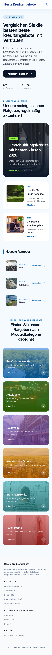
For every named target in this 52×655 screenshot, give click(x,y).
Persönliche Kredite (13, 586)
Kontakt (7, 624)
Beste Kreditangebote (20, 4)
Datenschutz (9, 619)
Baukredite (9, 595)
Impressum (9, 615)
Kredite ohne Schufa (13, 599)
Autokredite (9, 590)
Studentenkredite (12, 603)
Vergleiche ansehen (17, 73)
